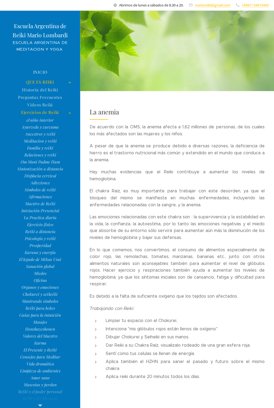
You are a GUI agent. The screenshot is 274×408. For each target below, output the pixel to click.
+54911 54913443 (255, 5)
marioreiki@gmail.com (212, 5)
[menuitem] (40, 72)
